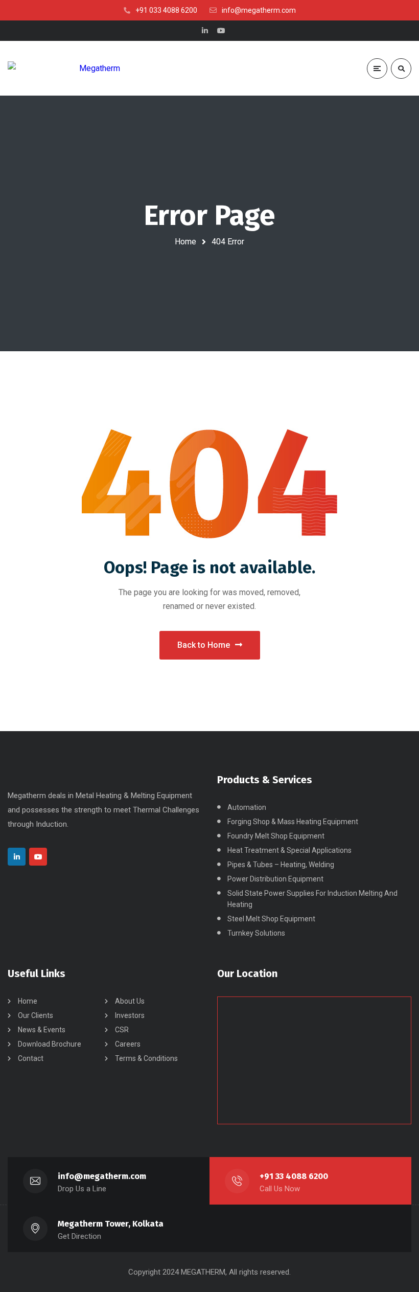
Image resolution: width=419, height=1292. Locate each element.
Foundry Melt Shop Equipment (275, 836)
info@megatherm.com (102, 1176)
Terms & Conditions (146, 1058)
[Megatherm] (64, 68)
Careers (128, 1044)
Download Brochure (49, 1044)
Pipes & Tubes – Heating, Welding (280, 864)
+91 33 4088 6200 (294, 1176)
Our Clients (35, 1015)
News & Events (41, 1030)
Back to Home (203, 645)
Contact (30, 1058)
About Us (130, 1001)
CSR (122, 1030)
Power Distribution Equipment (275, 879)
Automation (246, 807)
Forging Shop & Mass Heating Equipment (292, 822)
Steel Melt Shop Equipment (271, 919)
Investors (130, 1015)
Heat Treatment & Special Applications (289, 850)
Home (185, 241)
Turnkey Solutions (256, 933)
